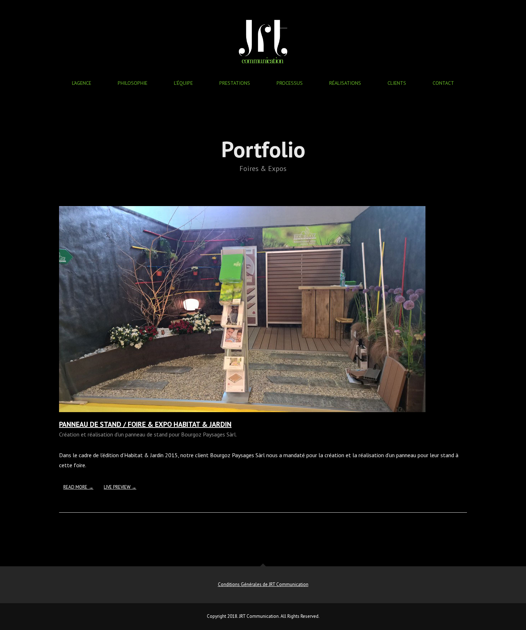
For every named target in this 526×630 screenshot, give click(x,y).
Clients (397, 83)
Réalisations (345, 83)
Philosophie (132, 83)
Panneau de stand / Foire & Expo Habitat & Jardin (145, 424)
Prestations (234, 83)
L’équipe (183, 83)
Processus (290, 83)
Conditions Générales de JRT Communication (263, 584)
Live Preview (118, 487)
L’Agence (81, 83)
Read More (75, 487)
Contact (443, 83)
